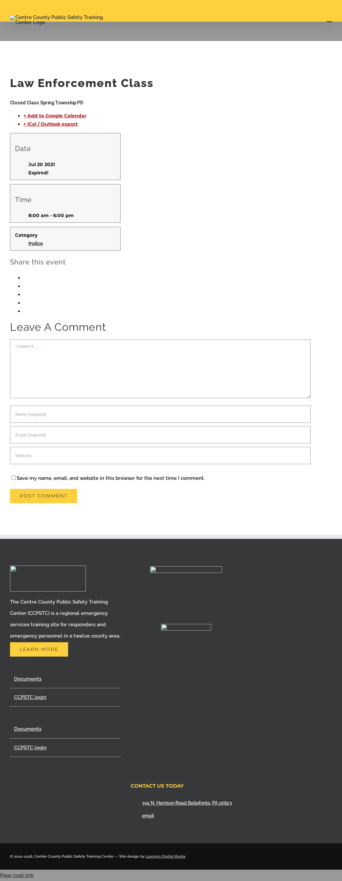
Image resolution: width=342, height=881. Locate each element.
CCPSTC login (30, 697)
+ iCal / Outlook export (50, 124)
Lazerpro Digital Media (165, 856)
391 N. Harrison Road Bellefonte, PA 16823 (187, 803)
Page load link (17, 875)
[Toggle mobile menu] (329, 18)
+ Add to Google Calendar (55, 116)
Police (35, 243)
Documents (27, 679)
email (148, 815)
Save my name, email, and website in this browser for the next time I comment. (111, 478)
